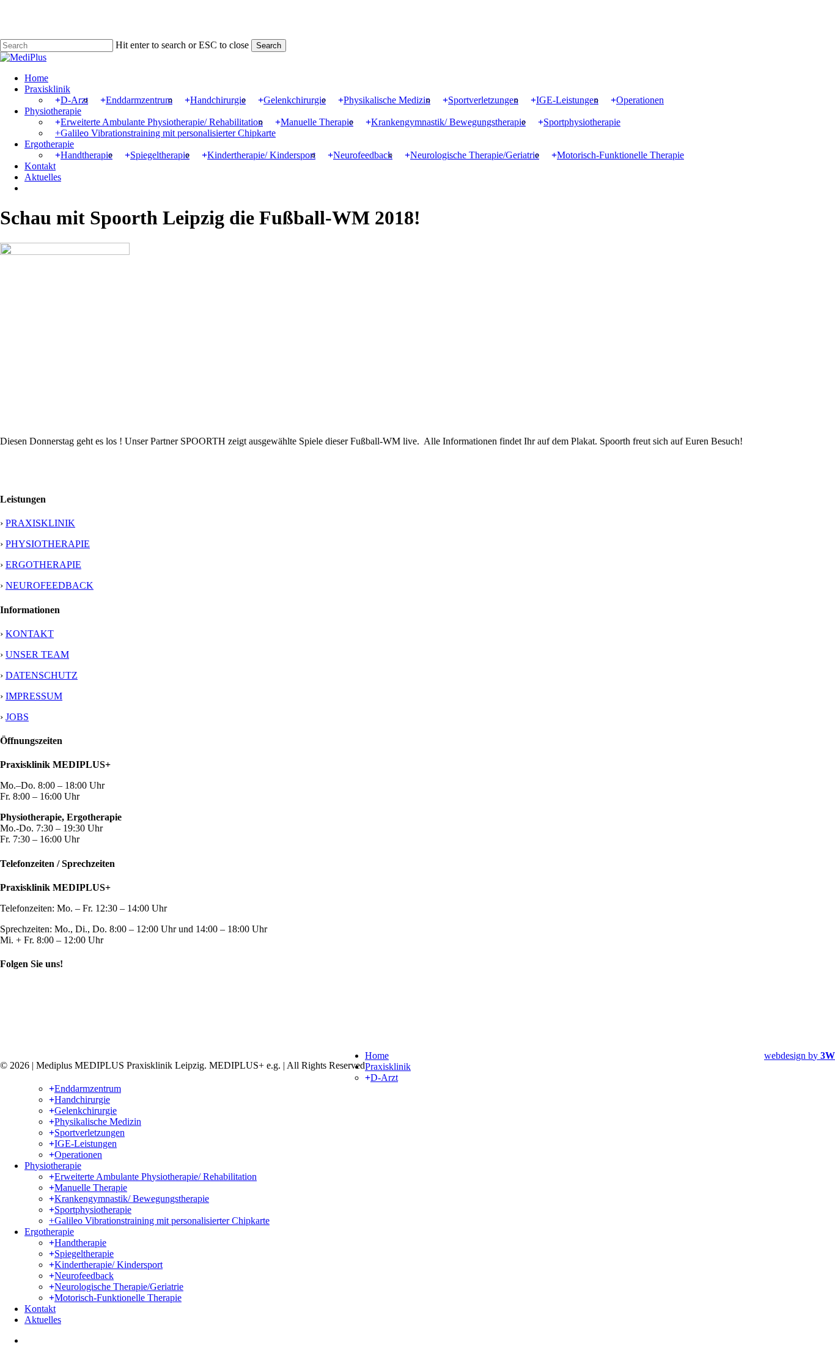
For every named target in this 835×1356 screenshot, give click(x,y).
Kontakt (40, 1308)
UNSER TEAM (37, 654)
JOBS (17, 717)
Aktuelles (42, 1319)
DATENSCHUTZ (42, 675)
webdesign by (799, 1055)
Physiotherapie (52, 1165)
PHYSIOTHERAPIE (48, 544)
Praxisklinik (388, 1066)
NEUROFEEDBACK (50, 585)
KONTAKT (30, 633)
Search (268, 45)
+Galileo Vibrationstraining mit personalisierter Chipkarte (159, 1220)
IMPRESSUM (34, 696)
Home (377, 1055)
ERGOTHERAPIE (43, 564)
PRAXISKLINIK (40, 523)
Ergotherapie (49, 1231)
